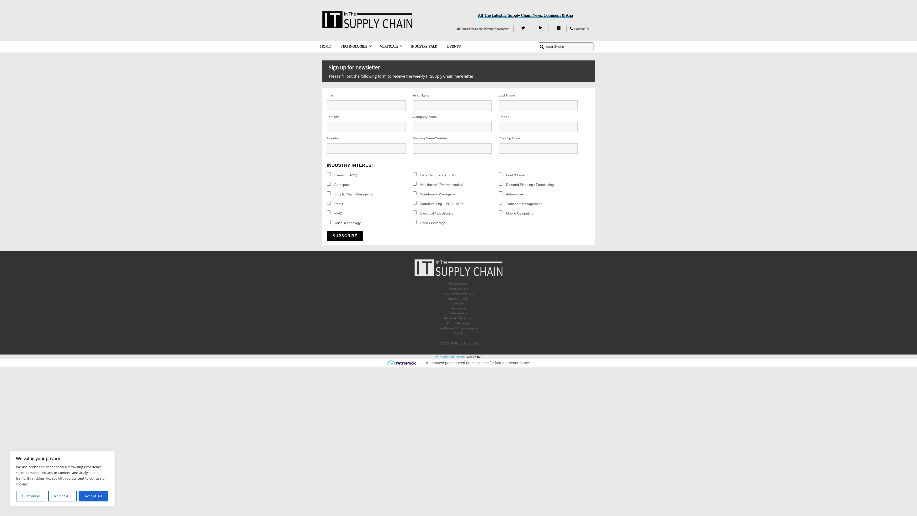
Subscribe (345, 236)
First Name (421, 95)
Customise (31, 496)
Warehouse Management (439, 194)
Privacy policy (458, 283)
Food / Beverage (433, 223)
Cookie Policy (458, 288)
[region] (62, 478)
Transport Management (524, 204)
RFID (338, 213)
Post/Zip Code (509, 138)
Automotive (514, 194)
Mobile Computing (519, 213)
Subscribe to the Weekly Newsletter (485, 29)
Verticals (389, 46)
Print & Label (515, 175)
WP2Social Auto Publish (450, 357)
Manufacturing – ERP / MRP (441, 204)
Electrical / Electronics (436, 213)
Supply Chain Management (354, 194)
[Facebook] (559, 28)
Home (325, 46)
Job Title (333, 117)
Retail (338, 204)
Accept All (93, 496)
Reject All (62, 496)
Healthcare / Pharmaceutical (441, 185)
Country (333, 138)
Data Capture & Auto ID (438, 175)
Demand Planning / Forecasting (530, 185)
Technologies (354, 46)
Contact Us (581, 29)
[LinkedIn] (541, 28)
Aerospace (342, 185)
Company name (425, 117)
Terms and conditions (458, 293)
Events (454, 46)
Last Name (507, 95)
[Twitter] (523, 28)
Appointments (458, 298)
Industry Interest (350, 165)
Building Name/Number (430, 138)
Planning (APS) (345, 175)
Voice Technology (347, 223)
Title (330, 95)
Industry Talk (424, 46)
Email (504, 117)
